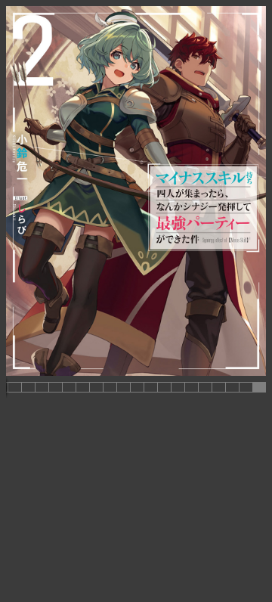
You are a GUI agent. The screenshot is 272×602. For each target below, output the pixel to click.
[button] (14, 387)
